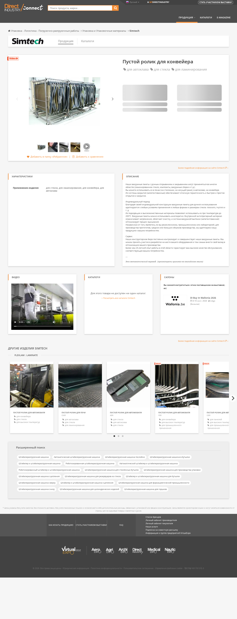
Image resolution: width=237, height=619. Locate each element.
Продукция (186, 17)
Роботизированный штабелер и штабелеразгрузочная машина (49, 470)
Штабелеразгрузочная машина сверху (37, 482)
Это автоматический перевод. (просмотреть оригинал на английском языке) (164, 261)
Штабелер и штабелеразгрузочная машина (39, 463)
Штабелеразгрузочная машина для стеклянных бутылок (112, 470)
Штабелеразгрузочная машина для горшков (145, 489)
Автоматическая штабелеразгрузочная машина (77, 457)
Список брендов (153, 517)
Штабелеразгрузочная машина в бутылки (170, 457)
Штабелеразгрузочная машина (34, 457)
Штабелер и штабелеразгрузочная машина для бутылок (153, 476)
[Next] (112, 99)
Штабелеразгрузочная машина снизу (37, 489)
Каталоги (206, 17)
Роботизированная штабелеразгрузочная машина (90, 463)
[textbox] (80, 8)
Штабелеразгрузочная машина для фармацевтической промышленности (153, 482)
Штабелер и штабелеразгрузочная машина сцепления (87, 482)
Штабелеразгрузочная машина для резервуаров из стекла (93, 476)
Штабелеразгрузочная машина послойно (125, 457)
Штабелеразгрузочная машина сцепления (39, 476)
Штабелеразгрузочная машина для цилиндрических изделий (89, 489)
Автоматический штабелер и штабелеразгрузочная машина (148, 463)
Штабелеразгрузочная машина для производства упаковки (172, 470)
